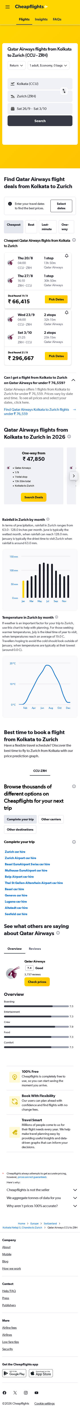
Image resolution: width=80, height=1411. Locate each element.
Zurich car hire (15, 851)
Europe (34, 1223)
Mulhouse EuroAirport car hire (26, 870)
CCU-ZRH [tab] (40, 771)
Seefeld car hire (16, 914)
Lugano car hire (16, 901)
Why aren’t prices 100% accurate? (32, 1206)
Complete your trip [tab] (20, 819)
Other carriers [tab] (51, 819)
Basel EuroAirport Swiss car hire (27, 864)
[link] (33, 497)
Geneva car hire (16, 895)
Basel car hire (14, 889)
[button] (7, 7)
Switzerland (50, 1223)
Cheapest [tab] (13, 224)
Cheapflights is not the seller (28, 1190)
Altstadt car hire (16, 908)
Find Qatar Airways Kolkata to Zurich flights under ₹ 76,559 (36, 411)
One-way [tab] (65, 227)
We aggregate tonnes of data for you (34, 1198)
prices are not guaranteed (32, 1177)
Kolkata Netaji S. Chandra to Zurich (22, 1227)
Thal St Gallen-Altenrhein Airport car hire (34, 883)
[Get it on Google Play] (14, 1373)
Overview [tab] (15, 948)
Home (21, 1223)
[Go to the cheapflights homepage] (31, 7)
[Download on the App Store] (41, 1373)
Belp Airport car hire (19, 876)
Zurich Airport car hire (20, 858)
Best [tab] (31, 224)
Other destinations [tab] (20, 829)
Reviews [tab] (35, 948)
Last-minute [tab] (47, 227)
